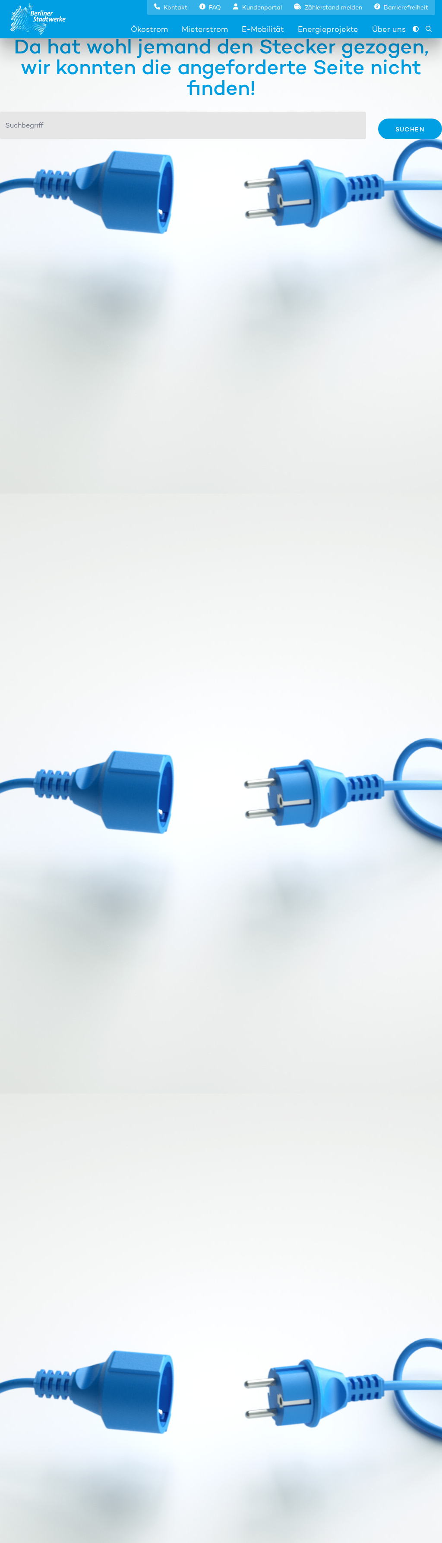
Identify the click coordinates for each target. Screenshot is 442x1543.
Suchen (410, 129)
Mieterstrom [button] (205, 29)
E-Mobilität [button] (263, 29)
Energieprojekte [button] (328, 29)
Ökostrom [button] (149, 29)
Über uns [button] (389, 29)
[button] (170, 6)
